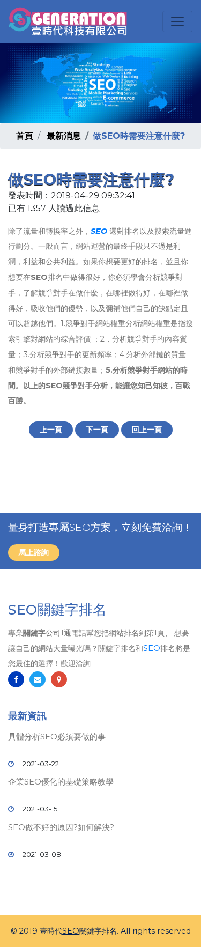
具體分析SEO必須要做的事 (57, 736)
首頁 (24, 136)
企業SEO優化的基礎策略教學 (61, 781)
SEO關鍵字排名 (57, 610)
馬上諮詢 (34, 552)
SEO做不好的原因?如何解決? (61, 827)
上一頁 (51, 429)
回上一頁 (147, 429)
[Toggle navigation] (177, 21)
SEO (99, 231)
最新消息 (64, 136)
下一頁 (97, 429)
